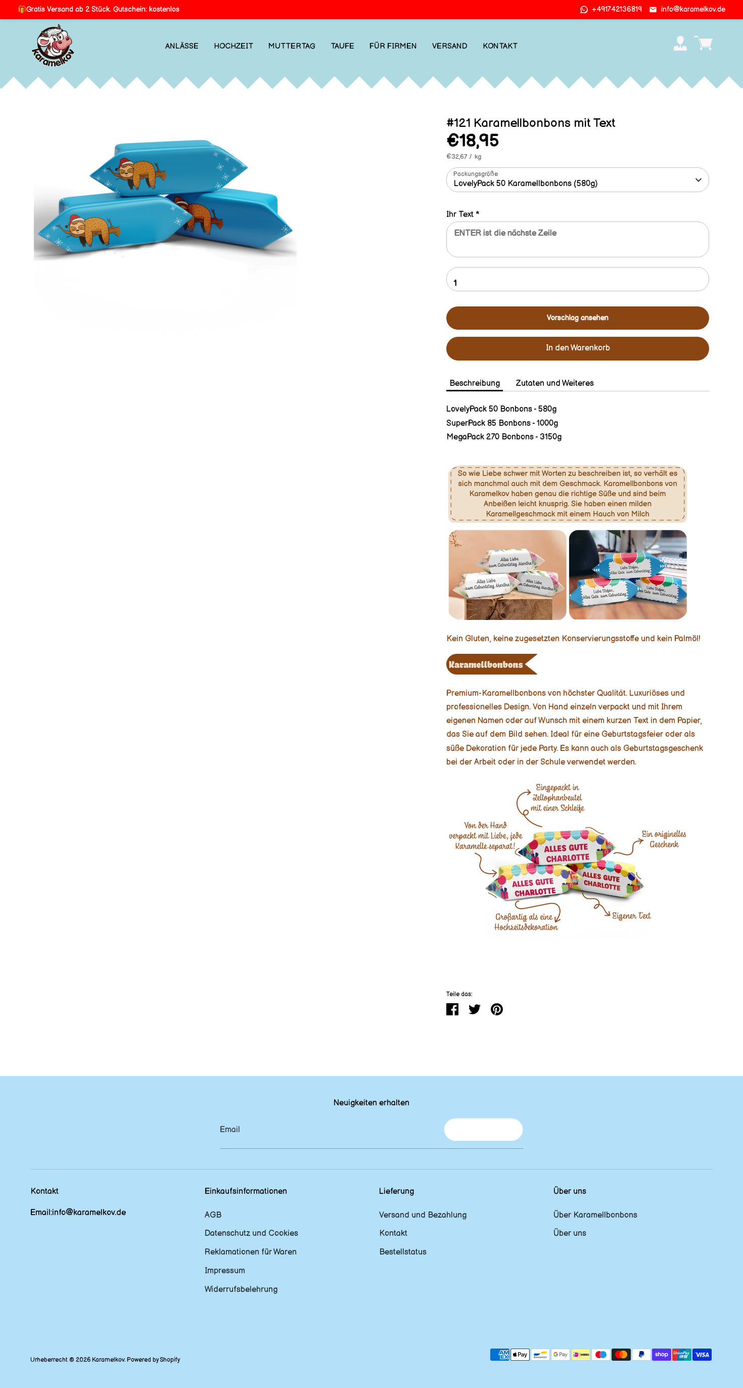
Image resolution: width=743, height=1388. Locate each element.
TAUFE (342, 46)
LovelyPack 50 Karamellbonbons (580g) (526, 184)
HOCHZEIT (233, 46)
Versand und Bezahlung (423, 1215)
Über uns (569, 1233)
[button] (577, 214)
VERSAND (450, 46)
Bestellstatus (403, 1252)
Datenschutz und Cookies (251, 1233)
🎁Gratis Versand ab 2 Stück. (98, 9)
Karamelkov (108, 1360)
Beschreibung (474, 383)
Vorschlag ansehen (578, 318)
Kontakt (393, 1233)
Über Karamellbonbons (595, 1215)
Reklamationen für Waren (251, 1252)
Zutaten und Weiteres (555, 383)
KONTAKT (500, 46)
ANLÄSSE (182, 46)
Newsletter (483, 1129)
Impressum (225, 1271)
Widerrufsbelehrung (241, 1289)
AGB (213, 1215)
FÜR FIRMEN (393, 46)
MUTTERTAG (291, 46)
